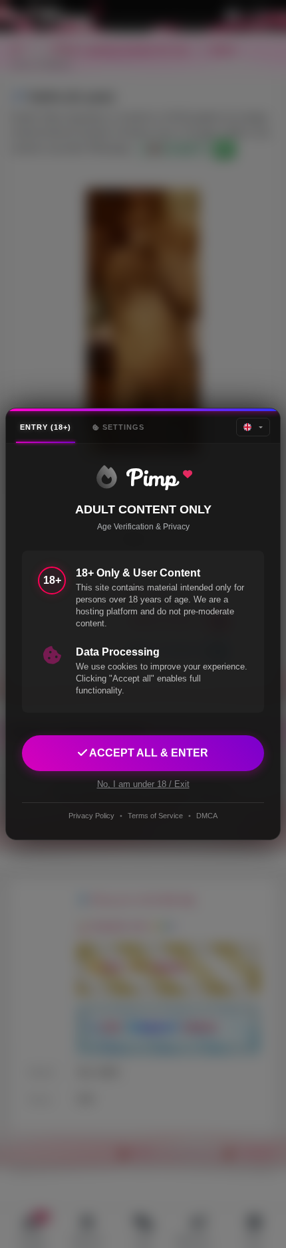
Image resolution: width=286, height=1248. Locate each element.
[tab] (45, 427)
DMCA (206, 816)
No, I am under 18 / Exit (143, 784)
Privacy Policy (91, 816)
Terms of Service (155, 816)
